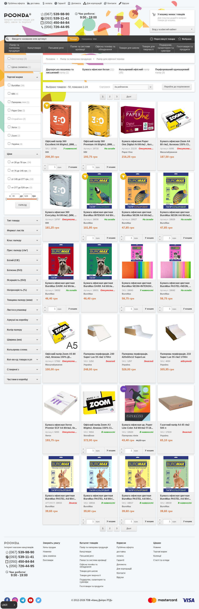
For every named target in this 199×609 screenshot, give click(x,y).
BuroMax (17, 85)
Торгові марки (160, 551)
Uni (95, 39)
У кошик (72, 167)
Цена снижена (21, 67)
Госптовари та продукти (91, 586)
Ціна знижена (49, 556)
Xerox (15, 127)
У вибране (52, 135)
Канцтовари (85, 551)
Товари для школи (89, 571)
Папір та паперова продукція (75, 59)
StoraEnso (89, 436)
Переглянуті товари (164, 39)
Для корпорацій (94, 3)
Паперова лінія (130, 436)
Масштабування (168, 152)
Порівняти (70, 135)
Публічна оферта (16, 3)
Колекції (157, 556)
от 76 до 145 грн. (21, 171)
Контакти (111, 3)
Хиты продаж (49, 547)
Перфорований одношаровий (172, 71)
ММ (14, 94)
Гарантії (61, 3)
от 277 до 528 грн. (21, 187)
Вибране (186, 39)
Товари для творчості (90, 575)
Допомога (76, 3)
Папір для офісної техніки (110, 59)
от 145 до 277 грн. (22, 179)
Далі (129, 96)
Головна (50, 59)
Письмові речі (86, 556)
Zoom (15, 136)
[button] (9, 604)
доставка (35, 3)
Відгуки (125, 3)
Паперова (20, 102)
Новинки (47, 551)
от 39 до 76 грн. (21, 162)
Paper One (18, 110)
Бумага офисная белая (98, 69)
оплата (48, 3)
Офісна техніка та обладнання (88, 565)
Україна (16, 144)
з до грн (22, 200)
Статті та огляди (161, 560)
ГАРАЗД (22, 205)
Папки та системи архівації (93, 560)
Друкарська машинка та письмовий (60, 71)
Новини (157, 547)
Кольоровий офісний (134, 71)
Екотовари (48, 560)
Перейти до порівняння (176, 86)
